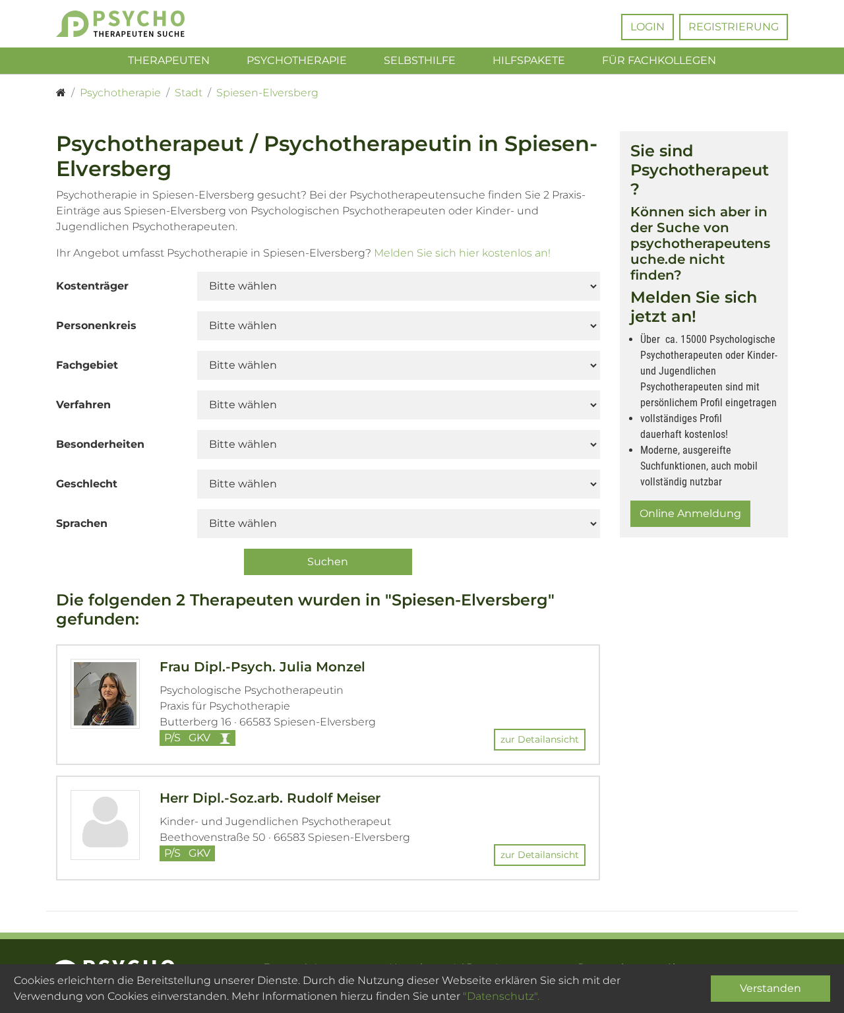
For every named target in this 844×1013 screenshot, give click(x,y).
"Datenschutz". (501, 996)
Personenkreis (96, 325)
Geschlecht (86, 483)
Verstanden (770, 988)
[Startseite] (61, 93)
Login (647, 26)
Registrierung (733, 26)
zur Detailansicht (539, 739)
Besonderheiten (100, 444)
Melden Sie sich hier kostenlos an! (462, 253)
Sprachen (81, 523)
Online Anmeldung (690, 513)
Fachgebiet (87, 365)
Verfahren (83, 404)
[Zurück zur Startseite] (140, 23)
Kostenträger (92, 286)
